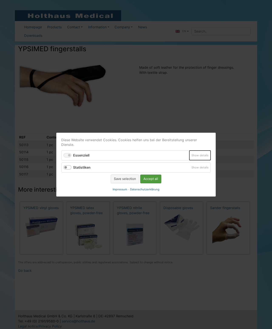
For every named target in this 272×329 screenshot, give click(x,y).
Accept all (150, 179)
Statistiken (82, 167)
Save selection (125, 179)
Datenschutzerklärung (144, 189)
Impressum (120, 189)
